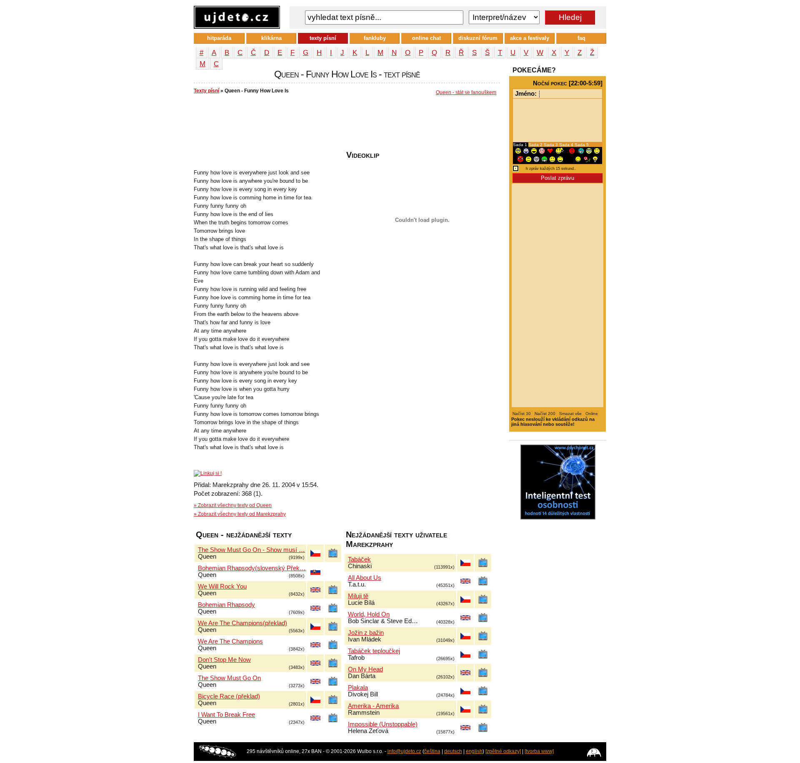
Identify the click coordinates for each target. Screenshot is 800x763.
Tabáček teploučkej (374, 651)
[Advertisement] (345, 125)
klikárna (271, 38)
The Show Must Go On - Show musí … (251, 550)
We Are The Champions (230, 641)
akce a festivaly (529, 38)
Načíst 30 (522, 413)
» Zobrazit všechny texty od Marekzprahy (240, 514)
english (474, 751)
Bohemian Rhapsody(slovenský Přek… (252, 568)
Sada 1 (520, 144)
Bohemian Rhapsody (226, 604)
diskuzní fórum (478, 38)
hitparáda (219, 38)
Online (591, 413)
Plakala (358, 687)
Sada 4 (567, 144)
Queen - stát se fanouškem (466, 92)
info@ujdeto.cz (404, 751)
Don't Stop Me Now (224, 659)
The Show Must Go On (229, 678)
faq (581, 38)
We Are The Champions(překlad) (242, 623)
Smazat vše (570, 413)
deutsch (453, 751)
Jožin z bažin (366, 632)
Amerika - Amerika (373, 706)
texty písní (323, 38)
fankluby (375, 38)
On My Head (365, 669)
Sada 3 (551, 144)
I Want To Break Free (226, 714)
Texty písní (206, 91)
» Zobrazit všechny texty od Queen (233, 505)
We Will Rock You (222, 586)
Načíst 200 (546, 413)
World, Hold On (369, 614)
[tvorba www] (539, 751)
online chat (426, 38)
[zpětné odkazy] (503, 751)
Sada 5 (582, 144)
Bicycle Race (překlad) (229, 696)
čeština (432, 751)
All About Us (364, 577)
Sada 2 (536, 144)
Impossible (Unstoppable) (383, 724)
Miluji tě (358, 596)
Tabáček (359, 559)
